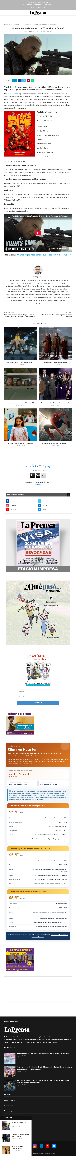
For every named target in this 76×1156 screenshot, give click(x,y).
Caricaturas (8, 1116)
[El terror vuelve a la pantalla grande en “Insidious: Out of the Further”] (55, 343)
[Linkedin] (38, 7)
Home (6, 24)
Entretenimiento (15, 24)
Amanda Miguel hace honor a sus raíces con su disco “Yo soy (44, 255)
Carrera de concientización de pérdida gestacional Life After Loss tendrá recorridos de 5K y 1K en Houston (44, 1068)
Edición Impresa (28, 4)
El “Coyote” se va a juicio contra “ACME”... (20, 362)
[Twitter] (33, 7)
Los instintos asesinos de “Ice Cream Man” (20, 443)
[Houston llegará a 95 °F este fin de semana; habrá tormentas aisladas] (9, 1058)
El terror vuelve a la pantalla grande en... (55, 362)
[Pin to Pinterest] (28, 80)
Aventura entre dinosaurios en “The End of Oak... (21, 403)
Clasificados (8, 1106)
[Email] (44, 7)
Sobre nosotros (9, 1101)
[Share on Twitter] (24, 80)
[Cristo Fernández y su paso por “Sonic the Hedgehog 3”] (6, 1125)
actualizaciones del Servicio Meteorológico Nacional (25, 799)
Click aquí (38, 484)
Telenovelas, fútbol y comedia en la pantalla (55, 403)
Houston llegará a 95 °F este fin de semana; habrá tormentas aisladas (43, 1053)
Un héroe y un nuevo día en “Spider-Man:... (55, 443)
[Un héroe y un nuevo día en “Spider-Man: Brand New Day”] (55, 424)
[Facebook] (31, 7)
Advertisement (38, 4)
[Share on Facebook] (20, 80)
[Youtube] (41, 7)
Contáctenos (49, 4)
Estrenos (26, 24)
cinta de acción (13, 94)
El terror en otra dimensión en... (17, 1147)
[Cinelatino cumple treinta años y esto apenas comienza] (6, 1138)
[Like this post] (15, 80)
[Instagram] (36, 7)
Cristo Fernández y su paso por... (19, 1123)
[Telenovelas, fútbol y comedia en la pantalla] (55, 384)
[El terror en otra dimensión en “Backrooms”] (6, 1150)
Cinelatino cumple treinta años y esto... (20, 1135)
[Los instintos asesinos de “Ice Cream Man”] (20, 424)
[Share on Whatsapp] (32, 80)
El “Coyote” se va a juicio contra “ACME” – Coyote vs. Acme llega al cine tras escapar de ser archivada (43, 1081)
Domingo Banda (33, 31)
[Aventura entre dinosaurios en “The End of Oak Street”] (20, 384)
